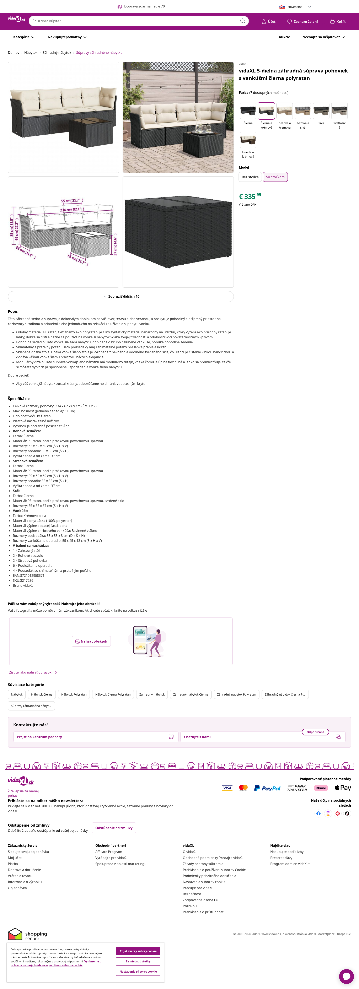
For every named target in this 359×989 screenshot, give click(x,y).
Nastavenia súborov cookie (204, 882)
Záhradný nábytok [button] (152, 694)
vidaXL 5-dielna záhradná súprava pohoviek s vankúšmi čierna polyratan (293, 74)
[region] (86, 962)
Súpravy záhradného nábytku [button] (31, 706)
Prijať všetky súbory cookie (138, 951)
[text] (250, 197)
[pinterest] (338, 813)
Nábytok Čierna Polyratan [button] (113, 694)
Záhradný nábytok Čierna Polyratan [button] (287, 694)
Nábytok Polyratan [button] (74, 694)
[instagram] (328, 813)
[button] (248, 116)
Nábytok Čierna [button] (42, 694)
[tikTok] (347, 813)
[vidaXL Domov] (16, 19)
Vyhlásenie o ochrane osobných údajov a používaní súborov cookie (56, 963)
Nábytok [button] (16, 694)
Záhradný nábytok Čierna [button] (190, 694)
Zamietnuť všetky (138, 961)
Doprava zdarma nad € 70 (144, 6)
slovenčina (295, 7)
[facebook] (318, 813)
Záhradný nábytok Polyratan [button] (236, 694)
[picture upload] (147, 641)
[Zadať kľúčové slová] (242, 20)
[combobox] (139, 21)
